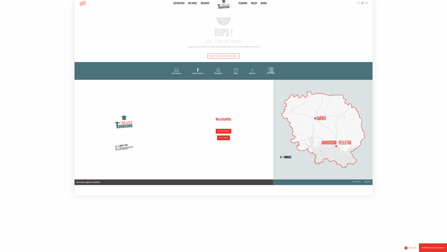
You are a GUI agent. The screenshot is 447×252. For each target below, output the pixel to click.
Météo (252, 73)
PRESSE (367, 181)
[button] (363, 3)
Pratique (218, 73)
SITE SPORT (223, 131)
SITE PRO (271, 73)
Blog (236, 73)
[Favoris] (359, 2)
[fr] (367, 3)
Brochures (176, 73)
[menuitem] (179, 3)
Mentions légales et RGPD (88, 182)
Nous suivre (198, 73)
